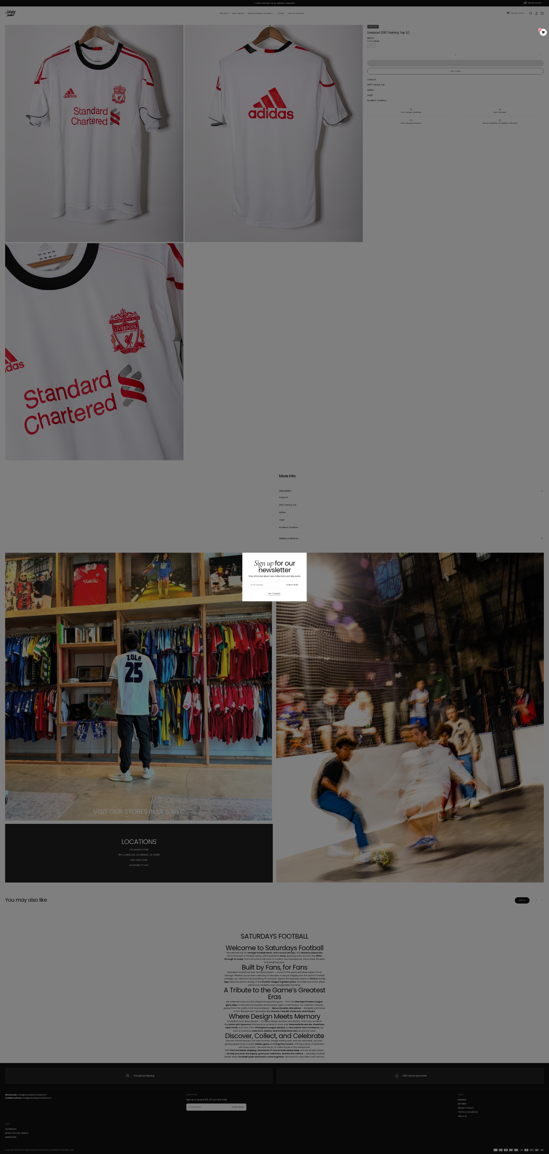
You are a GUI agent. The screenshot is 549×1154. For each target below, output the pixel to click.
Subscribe (292, 585)
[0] (543, 33)
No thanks (274, 593)
